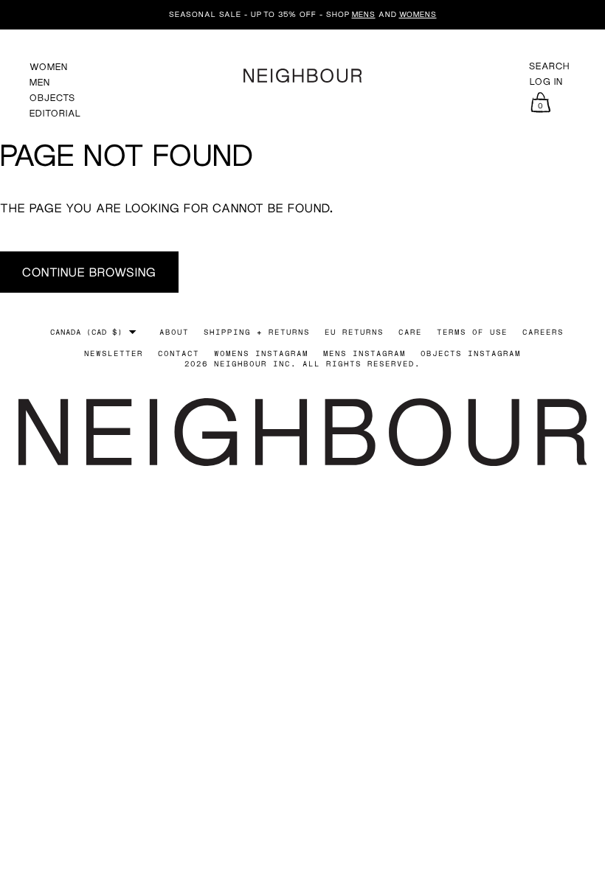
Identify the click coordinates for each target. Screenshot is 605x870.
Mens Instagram (364, 353)
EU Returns (354, 331)
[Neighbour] (302, 73)
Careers (543, 331)
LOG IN (546, 81)
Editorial (55, 113)
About (174, 331)
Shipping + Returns (257, 331)
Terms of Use (472, 331)
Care (410, 331)
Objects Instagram (471, 353)
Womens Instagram (261, 353)
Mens (364, 14)
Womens (418, 14)
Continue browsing (89, 272)
